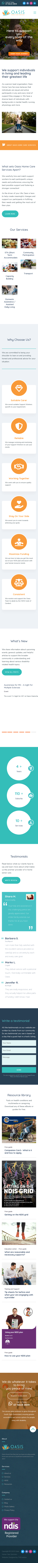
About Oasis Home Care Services (21, 145)
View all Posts (12, 672)
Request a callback (19, 1396)
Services (7, 1477)
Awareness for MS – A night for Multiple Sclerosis (18, 686)
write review (11, 880)
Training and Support (12, 1289)
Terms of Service (20, 1076)
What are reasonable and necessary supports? (17, 1253)
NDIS (6, 1480)
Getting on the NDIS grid (16, 1214)
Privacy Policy (9, 1510)
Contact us (8, 1499)
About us (7, 1473)
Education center (11, 1249)
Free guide (8, 1147)
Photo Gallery (9, 1506)
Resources (8, 1484)
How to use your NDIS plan (17, 1356)
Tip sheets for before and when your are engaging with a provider (19, 1295)
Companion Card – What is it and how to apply (18, 1151)
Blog (6, 1503)
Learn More (10, 214)
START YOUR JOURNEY (19, 54)
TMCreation (22, 1557)
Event (6, 691)
